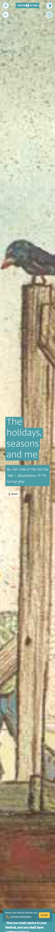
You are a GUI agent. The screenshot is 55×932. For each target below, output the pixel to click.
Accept (44, 915)
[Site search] (5, 15)
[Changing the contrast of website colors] (49, 5)
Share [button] (14, 494)
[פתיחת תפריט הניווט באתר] (5, 5)
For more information (20, 916)
